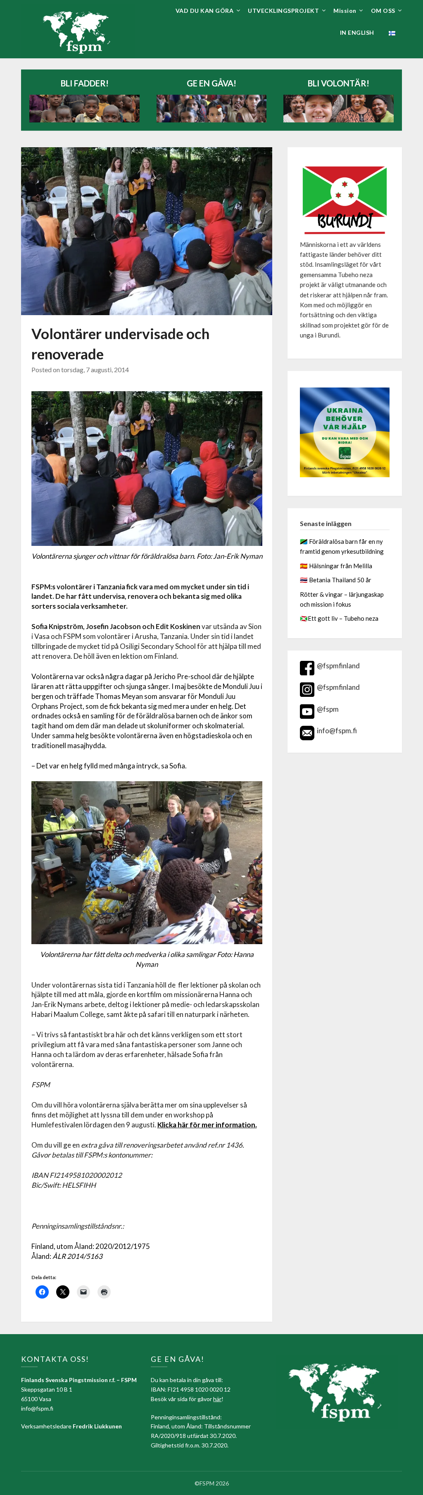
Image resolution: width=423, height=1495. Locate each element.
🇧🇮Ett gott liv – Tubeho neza (339, 618)
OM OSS (383, 10)
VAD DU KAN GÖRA (205, 10)
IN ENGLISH (357, 32)
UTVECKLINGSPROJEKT (283, 10)
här (217, 1398)
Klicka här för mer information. (207, 1124)
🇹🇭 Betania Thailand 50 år (335, 580)
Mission (344, 10)
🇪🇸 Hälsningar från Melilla (336, 565)
